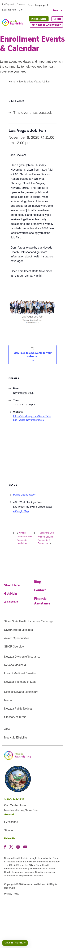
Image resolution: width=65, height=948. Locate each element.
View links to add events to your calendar (33, 354)
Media (8, 700)
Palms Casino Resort (24, 494)
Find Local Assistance (46, 25)
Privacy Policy (11, 893)
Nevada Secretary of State (20, 681)
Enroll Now (38, 19)
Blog (37, 582)
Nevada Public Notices (18, 708)
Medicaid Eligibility (15, 737)
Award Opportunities (16, 638)
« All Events (16, 101)
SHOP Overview (14, 646)
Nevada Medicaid (15, 665)
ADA (7, 729)
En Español (8, 4)
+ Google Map (21, 511)
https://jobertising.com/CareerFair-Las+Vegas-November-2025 (32, 417)
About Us (11, 602)
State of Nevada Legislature (21, 691)
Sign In (8, 830)
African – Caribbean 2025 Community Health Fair (24, 537)
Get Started (11, 822)
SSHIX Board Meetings (18, 629)
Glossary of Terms (15, 716)
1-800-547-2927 (14, 799)
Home (11, 81)
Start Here (12, 585)
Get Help (10, 593)
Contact (21, 4)
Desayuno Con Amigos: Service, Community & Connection (46, 538)
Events (22, 81)
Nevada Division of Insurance (22, 656)
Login (57, 19)
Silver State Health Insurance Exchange (28, 621)
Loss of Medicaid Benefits (20, 673)
